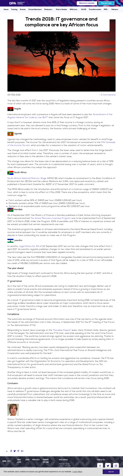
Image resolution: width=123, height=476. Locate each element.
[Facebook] (11, 451)
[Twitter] (15, 451)
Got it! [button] (111, 472)
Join (27, 460)
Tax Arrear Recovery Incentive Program (51, 218)
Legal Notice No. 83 (29, 246)
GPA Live (19, 461)
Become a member (87, 3)
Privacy (36, 460)
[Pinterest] (18, 451)
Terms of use (46, 461)
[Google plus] (22, 451)
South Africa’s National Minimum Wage (26, 178)
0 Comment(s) (108, 94)
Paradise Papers (62, 330)
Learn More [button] (77, 472)
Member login (106, 3)
